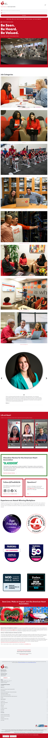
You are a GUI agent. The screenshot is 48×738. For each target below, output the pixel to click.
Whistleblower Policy (22, 730)
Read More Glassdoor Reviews (9, 473)
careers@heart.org (30, 488)
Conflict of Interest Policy (9, 730)
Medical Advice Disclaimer (23, 729)
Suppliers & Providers (39, 730)
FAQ (28, 493)
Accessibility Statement (38, 729)
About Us (5, 6)
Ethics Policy (44, 729)
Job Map (9, 19)
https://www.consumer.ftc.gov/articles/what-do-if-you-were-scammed (13, 642)
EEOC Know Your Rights (24, 654)
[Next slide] (46, 378)
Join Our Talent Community (18, 19)
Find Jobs (24, 15)
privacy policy (36, 734)
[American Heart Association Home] (8, 3)
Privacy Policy (16, 729)
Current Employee (28, 19)
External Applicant (37, 19)
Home (2, 6)
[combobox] (24, 10)
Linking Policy (16, 730)
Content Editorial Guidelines (30, 730)
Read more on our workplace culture (10, 493)
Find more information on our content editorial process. (27, 662)
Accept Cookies (6, 736)
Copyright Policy (30, 729)
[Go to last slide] (2, 378)
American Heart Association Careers (7, 729)
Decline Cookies (13, 736)
